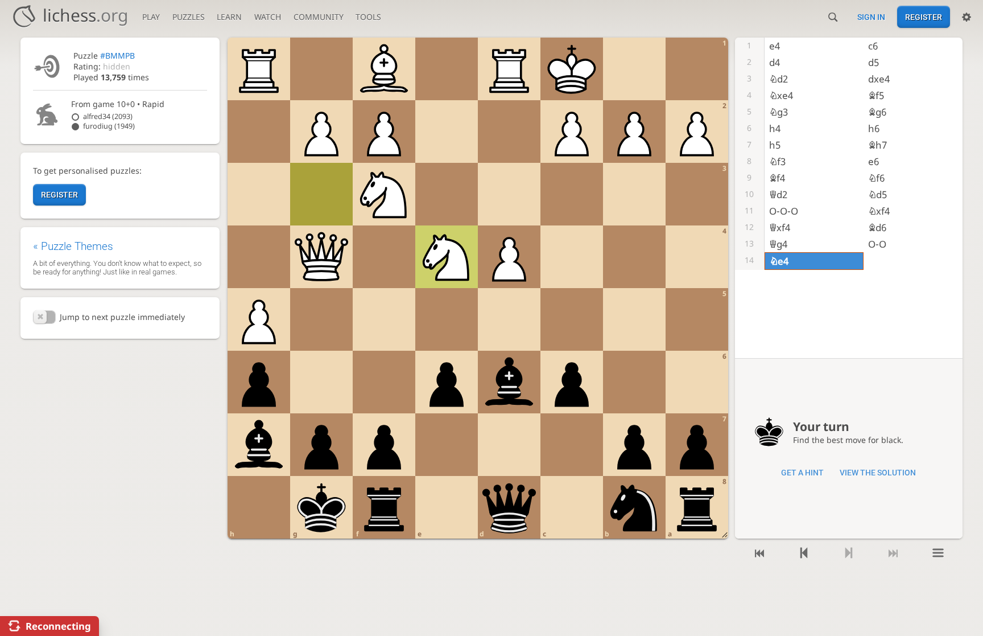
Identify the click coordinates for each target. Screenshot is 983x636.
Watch (267, 16)
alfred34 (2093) (108, 116)
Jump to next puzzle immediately (122, 316)
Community (319, 16)
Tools (368, 16)
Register (923, 17)
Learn (229, 16)
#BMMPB (117, 55)
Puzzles (188, 16)
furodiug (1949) (109, 126)
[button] (44, 317)
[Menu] (937, 553)
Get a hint (802, 472)
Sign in (871, 17)
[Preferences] (966, 17)
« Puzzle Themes (73, 246)
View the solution (878, 472)
